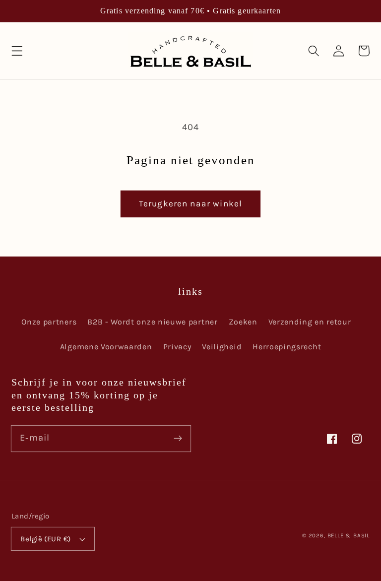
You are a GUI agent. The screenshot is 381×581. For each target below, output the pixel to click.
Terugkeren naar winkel (190, 203)
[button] (17, 51)
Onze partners (48, 321)
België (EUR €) (45, 538)
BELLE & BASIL (348, 535)
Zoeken (243, 321)
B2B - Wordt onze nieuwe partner (152, 321)
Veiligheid (222, 346)
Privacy (177, 346)
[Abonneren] (177, 438)
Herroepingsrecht (287, 346)
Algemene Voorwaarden (106, 346)
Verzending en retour (309, 321)
